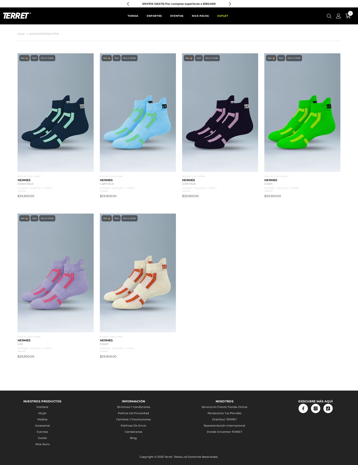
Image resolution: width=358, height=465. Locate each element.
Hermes (24, 180)
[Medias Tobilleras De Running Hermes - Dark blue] (220, 112)
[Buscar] (329, 15)
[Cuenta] (338, 15)
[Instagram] (315, 408)
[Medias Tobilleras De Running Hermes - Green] (302, 112)
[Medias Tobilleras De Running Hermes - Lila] (56, 273)
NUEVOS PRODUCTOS (44, 33)
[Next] (229, 3)
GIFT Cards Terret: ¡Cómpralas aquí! (179, 3)
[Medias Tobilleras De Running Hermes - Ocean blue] (56, 112)
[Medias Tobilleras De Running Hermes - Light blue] (138, 112)
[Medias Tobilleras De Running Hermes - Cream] (138, 273)
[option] (179, 3)
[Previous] (128, 3)
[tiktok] (328, 408)
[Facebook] (303, 408)
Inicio (21, 33)
